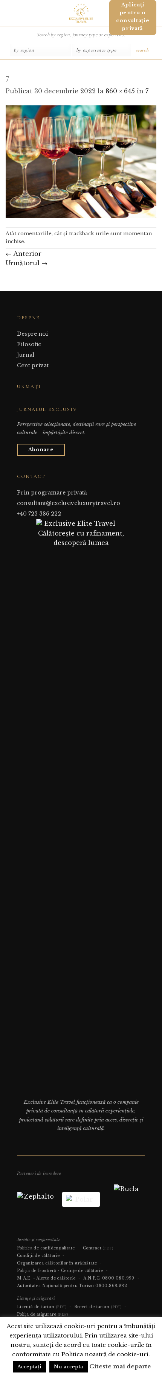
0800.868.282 (111, 1285)
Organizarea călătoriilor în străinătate (57, 1263)
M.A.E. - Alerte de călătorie (46, 1278)
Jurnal (25, 354)
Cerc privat (33, 365)
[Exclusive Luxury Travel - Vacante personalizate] (81, 13)
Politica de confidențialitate (46, 1248)
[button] (8, 13)
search (142, 50)
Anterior (23, 253)
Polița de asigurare (42, 1314)
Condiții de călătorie (38, 1255)
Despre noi (32, 333)
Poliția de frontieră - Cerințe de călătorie (60, 1270)
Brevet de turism (97, 1306)
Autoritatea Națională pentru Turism (55, 1285)
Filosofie (29, 344)
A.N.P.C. (92, 1278)
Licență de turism (41, 1306)
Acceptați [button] (29, 1366)
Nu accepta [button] (68, 1366)
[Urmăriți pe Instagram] (31, 401)
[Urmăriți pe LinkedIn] (40, 401)
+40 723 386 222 (39, 513)
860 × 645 (120, 91)
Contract (98, 1248)
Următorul (26, 263)
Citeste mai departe (120, 1366)
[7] (81, 161)
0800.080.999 (118, 1278)
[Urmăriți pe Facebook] (21, 401)
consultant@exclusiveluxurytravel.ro (68, 503)
